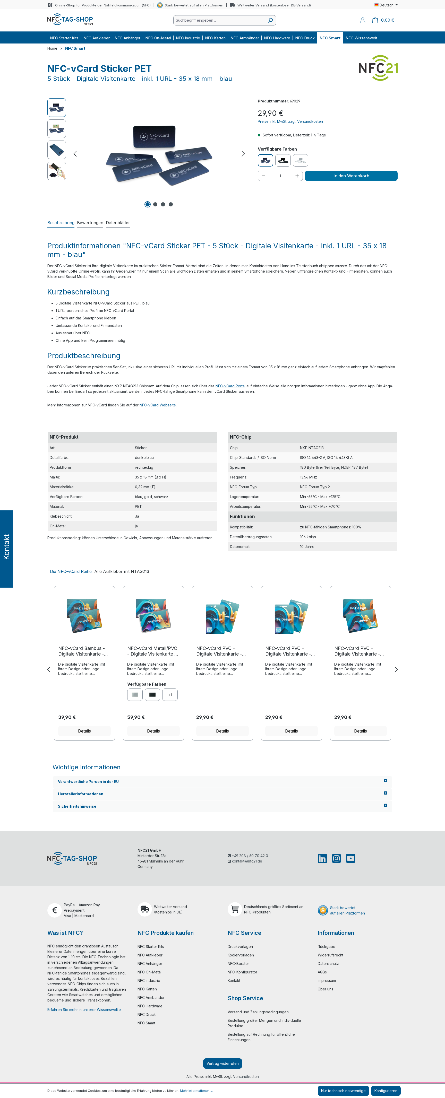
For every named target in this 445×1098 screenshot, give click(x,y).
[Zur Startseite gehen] (70, 19)
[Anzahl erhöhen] (297, 176)
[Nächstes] (243, 153)
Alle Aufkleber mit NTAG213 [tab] (121, 571)
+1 (170, 695)
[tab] (60, 223)
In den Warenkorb (351, 175)
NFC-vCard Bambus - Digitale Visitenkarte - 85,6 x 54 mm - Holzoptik (81, 651)
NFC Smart (146, 1023)
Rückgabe (326, 946)
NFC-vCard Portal (230, 386)
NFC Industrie (149, 980)
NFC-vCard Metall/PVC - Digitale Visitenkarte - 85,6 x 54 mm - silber (152, 651)
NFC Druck (147, 1014)
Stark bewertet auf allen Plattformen (194, 5)
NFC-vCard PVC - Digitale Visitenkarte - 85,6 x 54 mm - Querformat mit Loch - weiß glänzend (358, 651)
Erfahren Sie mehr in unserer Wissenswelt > (84, 1009)
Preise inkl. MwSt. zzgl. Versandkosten (290, 121)
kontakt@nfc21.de (246, 861)
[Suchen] (270, 20)
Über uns (325, 989)
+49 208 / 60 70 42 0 (249, 855)
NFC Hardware (150, 1006)
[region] (147, 153)
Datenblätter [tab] (118, 222)
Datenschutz (328, 963)
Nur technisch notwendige (343, 1090)
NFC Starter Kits (151, 946)
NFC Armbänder (151, 997)
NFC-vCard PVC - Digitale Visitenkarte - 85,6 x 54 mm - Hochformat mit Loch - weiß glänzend (220, 651)
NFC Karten (147, 989)
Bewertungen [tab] (90, 222)
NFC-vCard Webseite (158, 405)
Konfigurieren (385, 1090)
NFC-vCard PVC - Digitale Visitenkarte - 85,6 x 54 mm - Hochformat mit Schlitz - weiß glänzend (291, 651)
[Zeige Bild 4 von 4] (171, 204)
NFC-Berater (238, 963)
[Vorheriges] (75, 153)
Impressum (327, 980)
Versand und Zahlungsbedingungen (258, 1012)
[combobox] (218, 20)
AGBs (322, 972)
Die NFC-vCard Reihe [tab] (71, 571)
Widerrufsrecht (330, 955)
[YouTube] (349, 858)
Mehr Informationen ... (196, 1091)
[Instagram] (336, 858)
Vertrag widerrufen (223, 1063)
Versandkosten (246, 1076)
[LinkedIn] (323, 858)
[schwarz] (152, 695)
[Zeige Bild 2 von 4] (155, 204)
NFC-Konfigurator (242, 972)
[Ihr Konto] (363, 20)
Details (84, 731)
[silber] (135, 695)
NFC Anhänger (150, 963)
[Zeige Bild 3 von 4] (163, 204)
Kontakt (234, 980)
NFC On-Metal (149, 972)
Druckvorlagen (240, 946)
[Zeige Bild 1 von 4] (148, 204)
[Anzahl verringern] (263, 176)
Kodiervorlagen (241, 955)
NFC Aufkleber (150, 955)
